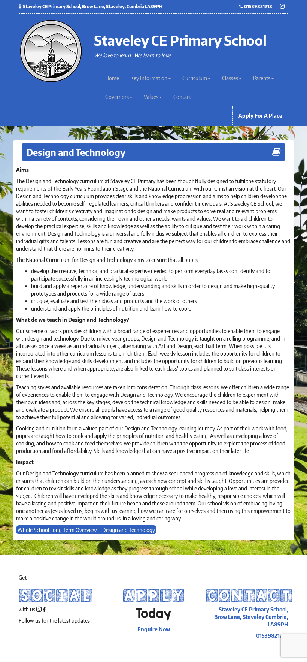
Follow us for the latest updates (54, 620)
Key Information (148, 78)
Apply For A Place (260, 115)
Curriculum (194, 78)
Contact (182, 97)
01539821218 (257, 6)
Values (151, 97)
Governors (117, 97)
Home (112, 78)
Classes (230, 78)
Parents (261, 78)
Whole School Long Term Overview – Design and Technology (86, 529)
